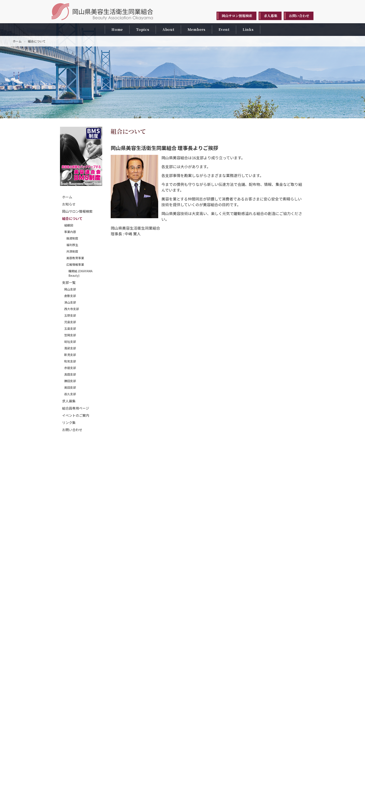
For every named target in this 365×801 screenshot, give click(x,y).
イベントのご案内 (75, 415)
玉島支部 (70, 328)
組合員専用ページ (75, 408)
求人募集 (69, 400)
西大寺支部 (71, 309)
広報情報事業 (75, 264)
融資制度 (72, 238)
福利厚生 (72, 245)
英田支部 (70, 387)
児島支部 (70, 322)
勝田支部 (70, 381)
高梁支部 (70, 348)
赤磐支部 (70, 368)
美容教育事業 (75, 258)
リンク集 (69, 422)
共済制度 (72, 251)
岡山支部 (70, 289)
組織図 (68, 225)
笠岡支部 (70, 335)
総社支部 (70, 341)
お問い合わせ (72, 429)
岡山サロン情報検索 (77, 211)
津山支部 (70, 302)
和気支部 (70, 361)
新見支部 (70, 355)
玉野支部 (70, 315)
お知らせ (69, 204)
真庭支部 (70, 374)
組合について (72, 218)
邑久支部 (70, 394)
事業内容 (70, 232)
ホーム (17, 41)
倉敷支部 (70, 296)
